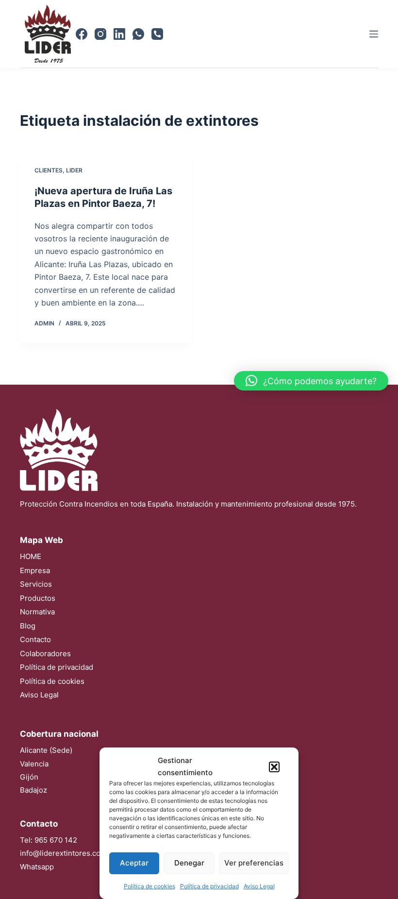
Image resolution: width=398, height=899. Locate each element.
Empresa (35, 570)
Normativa (37, 611)
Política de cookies (149, 886)
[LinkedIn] (119, 34)
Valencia (34, 763)
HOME (30, 556)
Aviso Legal (259, 886)
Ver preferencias (253, 862)
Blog (27, 625)
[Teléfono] (157, 34)
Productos (37, 598)
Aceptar (134, 862)
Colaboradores (45, 653)
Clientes (48, 170)
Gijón (29, 776)
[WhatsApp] (138, 34)
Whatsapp (37, 866)
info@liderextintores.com (63, 853)
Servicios (36, 584)
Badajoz (33, 790)
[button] (274, 767)
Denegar (189, 862)
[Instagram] (100, 34)
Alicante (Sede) (46, 750)
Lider (74, 170)
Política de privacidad (209, 886)
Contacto (35, 639)
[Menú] (373, 34)
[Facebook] (81, 34)
